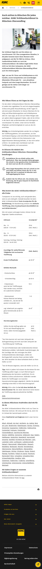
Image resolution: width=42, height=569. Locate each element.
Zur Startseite (3, 7)
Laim (33, 440)
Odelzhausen (6, 451)
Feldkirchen (23, 428)
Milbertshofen (22, 444)
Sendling (18, 458)
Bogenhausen (22, 425)
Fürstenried (21, 430)
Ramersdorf (6, 456)
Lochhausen (18, 442)
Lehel (11, 442)
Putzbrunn (31, 454)
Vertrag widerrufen (31, 558)
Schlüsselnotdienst (27, 8)
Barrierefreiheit (9, 564)
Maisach (4, 444)
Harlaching (14, 437)
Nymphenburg (28, 447)
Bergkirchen (13, 425)
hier (23, 478)
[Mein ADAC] (24, 2)
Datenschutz (33, 548)
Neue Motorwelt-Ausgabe (13, 524)
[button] (28, 2)
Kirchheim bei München (23, 440)
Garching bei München (21, 432)
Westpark (5, 465)
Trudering (21, 461)
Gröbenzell (26, 435)
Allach (4, 423)
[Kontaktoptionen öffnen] (38, 564)
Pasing (27, 451)
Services (12, 8)
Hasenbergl (22, 437)
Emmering (5, 428)
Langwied (5, 442)
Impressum (8, 548)
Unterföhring (30, 461)
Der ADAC (7, 519)
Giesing (4, 435)
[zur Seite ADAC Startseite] (5, 2)
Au (28, 423)
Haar (32, 435)
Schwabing (18, 456)
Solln (23, 458)
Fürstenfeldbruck (7, 432)
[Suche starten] (20, 2)
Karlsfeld (12, 440)
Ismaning (5, 440)
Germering (18, 435)
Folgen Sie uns (9, 514)
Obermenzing (6, 449)
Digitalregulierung (10, 558)
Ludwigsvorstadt (27, 442)
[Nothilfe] (33, 2)
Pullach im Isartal (21, 454)
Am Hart (16, 423)
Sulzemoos (5, 461)
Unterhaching (6, 463)
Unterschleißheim (28, 463)
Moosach (30, 444)
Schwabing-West (28, 456)
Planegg (4, 454)
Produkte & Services (11, 509)
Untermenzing (16, 463)
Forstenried (6, 430)
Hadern (36, 435)
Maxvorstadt (12, 444)
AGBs (3, 396)
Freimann (13, 430)
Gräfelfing (11, 435)
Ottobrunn (20, 451)
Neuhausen (13, 447)
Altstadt (9, 423)
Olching (13, 451)
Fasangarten (14, 428)
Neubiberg (5, 447)
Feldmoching (31, 428)
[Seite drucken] (38, 489)
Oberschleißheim (17, 449)
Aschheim (23, 423)
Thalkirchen (14, 461)
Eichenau (36, 425)
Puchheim (11, 454)
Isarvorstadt (31, 437)
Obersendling (28, 449)
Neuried (20, 447)
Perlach (32, 451)
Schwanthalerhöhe (8, 458)
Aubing (31, 423)
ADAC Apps (8, 504)
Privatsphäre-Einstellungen (13, 553)
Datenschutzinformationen (11, 398)
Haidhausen (6, 437)
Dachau (29, 425)
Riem (12, 456)
